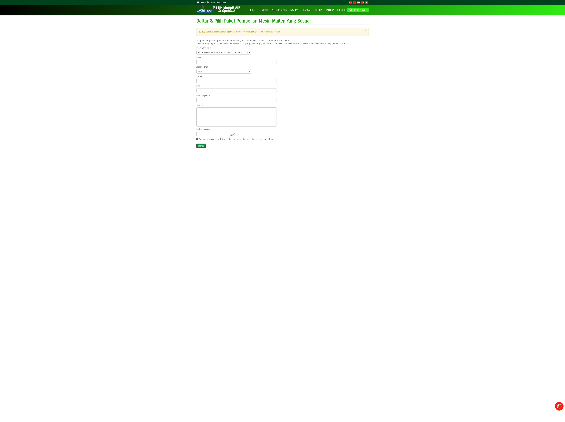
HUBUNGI (341, 10)
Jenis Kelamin (202, 67)
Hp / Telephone (203, 95)
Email (198, 86)
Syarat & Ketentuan (218, 3)
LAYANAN (294, 10)
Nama (198, 57)
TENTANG (263, 10)
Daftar (201, 145)
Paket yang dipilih (203, 48)
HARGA (306, 10)
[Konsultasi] (559, 407)
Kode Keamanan (203, 129)
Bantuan (203, 3)
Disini (255, 32)
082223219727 (359, 10)
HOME (253, 10)
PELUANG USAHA (279, 10)
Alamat (199, 76)
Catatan (199, 105)
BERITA (318, 10)
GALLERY (330, 10)
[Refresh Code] (234, 134)
